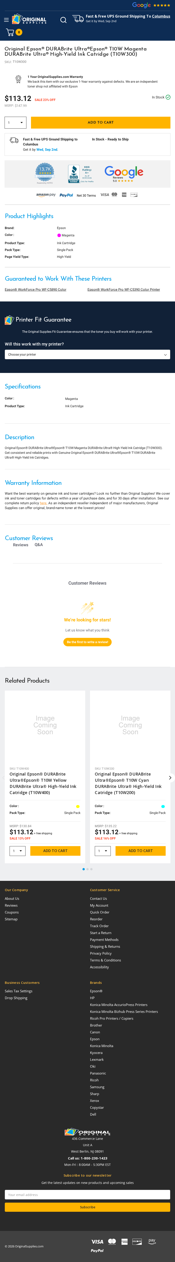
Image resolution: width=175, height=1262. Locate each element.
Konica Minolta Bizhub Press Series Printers (124, 1011)
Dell (93, 1114)
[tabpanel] (45, 777)
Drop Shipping (16, 997)
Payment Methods (104, 939)
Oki (92, 1066)
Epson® (96, 991)
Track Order (99, 926)
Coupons (12, 912)
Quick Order (99, 912)
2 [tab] (88, 869)
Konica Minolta (101, 1045)
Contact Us (98, 898)
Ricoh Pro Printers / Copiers (111, 1018)
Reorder (96, 919)
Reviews (11, 905)
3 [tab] (91, 869)
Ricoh (94, 1080)
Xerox (94, 1100)
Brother (96, 1025)
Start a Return (100, 932)
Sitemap (11, 919)
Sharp (94, 1093)
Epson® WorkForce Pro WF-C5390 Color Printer (124, 290)
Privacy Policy (101, 953)
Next (170, 777)
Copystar (97, 1107)
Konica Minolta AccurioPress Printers (118, 1004)
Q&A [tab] (39, 544)
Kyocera (96, 1052)
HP (92, 997)
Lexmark (97, 1059)
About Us (12, 898)
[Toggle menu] (6, 19)
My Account (99, 905)
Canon (95, 1032)
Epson (95, 1039)
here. (43, 503)
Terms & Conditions (105, 960)
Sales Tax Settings (18, 991)
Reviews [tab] (20, 544)
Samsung (97, 1087)
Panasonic (98, 1073)
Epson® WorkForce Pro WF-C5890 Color (35, 290)
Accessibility (99, 967)
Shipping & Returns (105, 946)
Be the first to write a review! (87, 642)
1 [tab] (84, 869)
